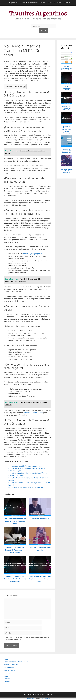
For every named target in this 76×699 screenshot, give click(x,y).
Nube (6, 676)
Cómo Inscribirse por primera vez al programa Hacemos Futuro (15, 521)
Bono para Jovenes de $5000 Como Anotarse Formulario (66, 129)
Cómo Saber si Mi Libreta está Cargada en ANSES (27, 487)
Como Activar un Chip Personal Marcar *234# (25, 466)
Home (6, 659)
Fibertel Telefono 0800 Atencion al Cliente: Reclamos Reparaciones (15, 579)
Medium (7, 679)
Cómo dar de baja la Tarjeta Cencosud (66, 170)
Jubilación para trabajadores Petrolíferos (66, 108)
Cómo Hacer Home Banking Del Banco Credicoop (66, 68)
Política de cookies (54, 3)
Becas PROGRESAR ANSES (67, 88)
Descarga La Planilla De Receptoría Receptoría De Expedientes (15, 550)
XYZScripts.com (46, 698)
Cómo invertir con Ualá (40, 519)
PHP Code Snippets (30, 698)
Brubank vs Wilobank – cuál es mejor (40, 549)
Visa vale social (9, 670)
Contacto (67, 3)
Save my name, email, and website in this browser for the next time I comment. (27, 638)
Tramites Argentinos (38, 13)
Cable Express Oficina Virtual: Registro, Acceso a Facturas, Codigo (40, 579)
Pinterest (7, 673)
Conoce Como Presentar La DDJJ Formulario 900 (66, 150)
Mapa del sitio (13, 3)
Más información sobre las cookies (33, 3)
